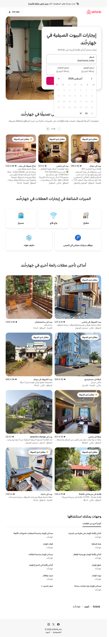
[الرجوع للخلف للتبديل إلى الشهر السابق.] (91, 79)
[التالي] (48, 129)
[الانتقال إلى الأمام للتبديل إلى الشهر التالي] (59, 79)
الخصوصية (57, 632)
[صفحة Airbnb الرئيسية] (94, 11)
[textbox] (84, 71)
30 (86, 113)
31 (81, 113)
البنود (48, 632)
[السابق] (59, 129)
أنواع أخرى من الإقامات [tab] (91, 523)
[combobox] (71, 60)
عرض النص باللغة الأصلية (38, 3)
